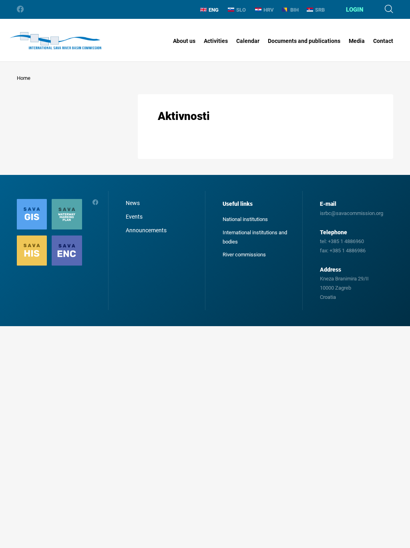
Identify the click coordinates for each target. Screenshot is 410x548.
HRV (268, 10)
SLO (241, 10)
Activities (216, 41)
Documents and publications (304, 41)
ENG (214, 10)
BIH (294, 10)
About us (184, 41)
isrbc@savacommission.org (351, 213)
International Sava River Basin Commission (55, 41)
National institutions (245, 219)
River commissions (244, 255)
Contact (383, 41)
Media (357, 41)
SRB (320, 10)
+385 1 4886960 (346, 241)
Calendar (247, 41)
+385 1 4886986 (348, 251)
